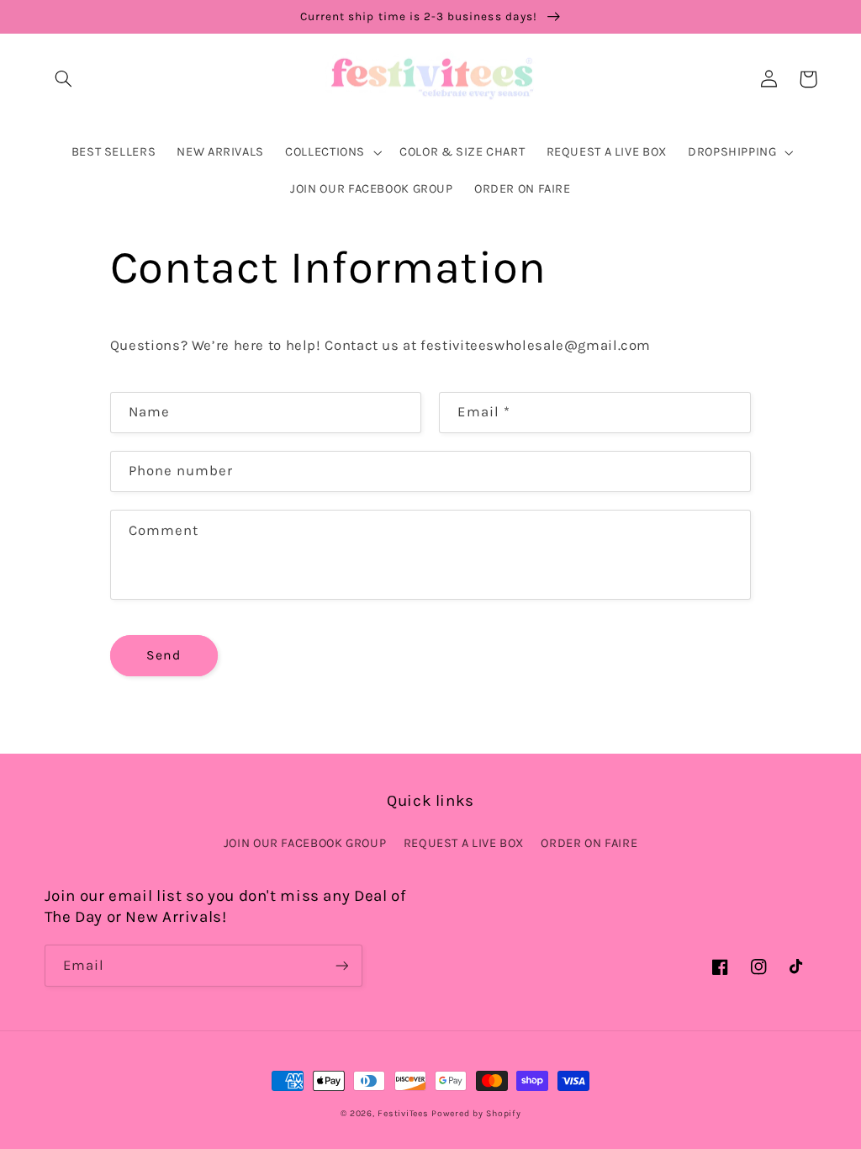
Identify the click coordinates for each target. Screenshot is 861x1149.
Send (163, 655)
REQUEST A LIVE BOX (464, 843)
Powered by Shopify (475, 1113)
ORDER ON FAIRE (589, 843)
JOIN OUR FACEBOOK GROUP (305, 843)
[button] (64, 79)
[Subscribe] (341, 965)
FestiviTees (403, 1113)
